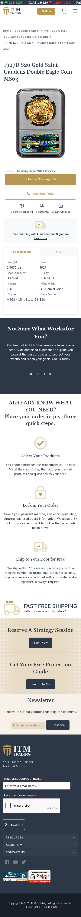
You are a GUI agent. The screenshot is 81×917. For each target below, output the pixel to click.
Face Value (48, 294)
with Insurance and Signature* (45, 611)
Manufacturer (17, 273)
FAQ (59, 251)
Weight (12, 262)
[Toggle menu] (75, 11)
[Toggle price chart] (41, 2)
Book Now (40, 642)
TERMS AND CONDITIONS (40, 907)
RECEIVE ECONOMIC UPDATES (23, 779)
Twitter (23, 862)
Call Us (46, 11)
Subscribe (14, 824)
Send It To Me (40, 684)
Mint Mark (48, 283)
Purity (45, 273)
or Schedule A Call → (40, 384)
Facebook (7, 862)
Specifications (22, 251)
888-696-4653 (43, 194)
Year (44, 262)
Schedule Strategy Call (41, 179)
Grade (12, 294)
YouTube (15, 862)
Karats (12, 283)
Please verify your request (20, 795)
